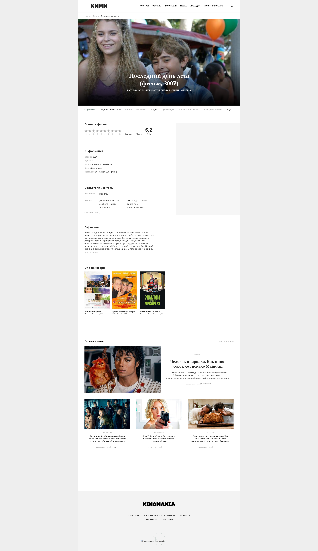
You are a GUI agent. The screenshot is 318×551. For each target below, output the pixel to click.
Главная (87, 16)
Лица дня (195, 6)
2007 (155, 90)
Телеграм (168, 520)
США (188, 90)
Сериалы (156, 6)
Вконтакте (151, 520)
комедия (164, 90)
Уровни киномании (213, 6)
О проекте (133, 515)
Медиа (183, 6)
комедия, (97, 164)
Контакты (185, 515)
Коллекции (171, 6)
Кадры (154, 110)
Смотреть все (91, 213)
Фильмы (144, 6)
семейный (177, 90)
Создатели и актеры (110, 110)
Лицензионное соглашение (159, 515)
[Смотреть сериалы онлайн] (159, 542)
